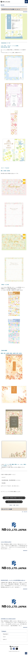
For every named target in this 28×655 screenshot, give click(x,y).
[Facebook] (14, 648)
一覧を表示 (25, 511)
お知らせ (5, 639)
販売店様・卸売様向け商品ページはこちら (14, 497)
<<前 (11, 505)
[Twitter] (17, 648)
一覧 (14, 505)
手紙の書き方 (5, 634)
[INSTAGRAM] (11, 648)
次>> (17, 505)
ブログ (4, 636)
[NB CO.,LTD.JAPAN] (14, 646)
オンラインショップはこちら (14, 501)
